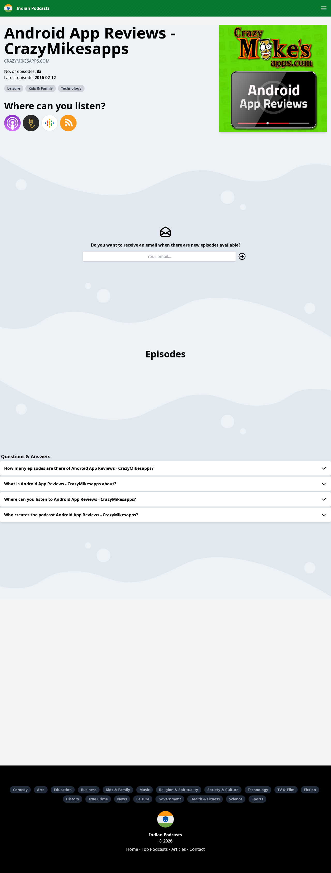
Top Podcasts (155, 849)
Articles (178, 849)
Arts (40, 789)
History (72, 799)
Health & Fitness (205, 799)
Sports (257, 799)
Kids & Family (40, 88)
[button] (324, 8)
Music (144, 789)
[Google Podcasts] (49, 123)
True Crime (98, 799)
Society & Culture (222, 789)
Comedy (20, 789)
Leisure (13, 88)
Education (63, 789)
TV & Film (286, 789)
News (122, 799)
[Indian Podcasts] (165, 819)
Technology (71, 88)
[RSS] (68, 123)
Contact (197, 849)
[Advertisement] (165, 727)
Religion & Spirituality (178, 789)
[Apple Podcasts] (12, 123)
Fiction (310, 789)
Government (170, 799)
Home (132, 849)
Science (235, 799)
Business (88, 789)
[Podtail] (31, 123)
